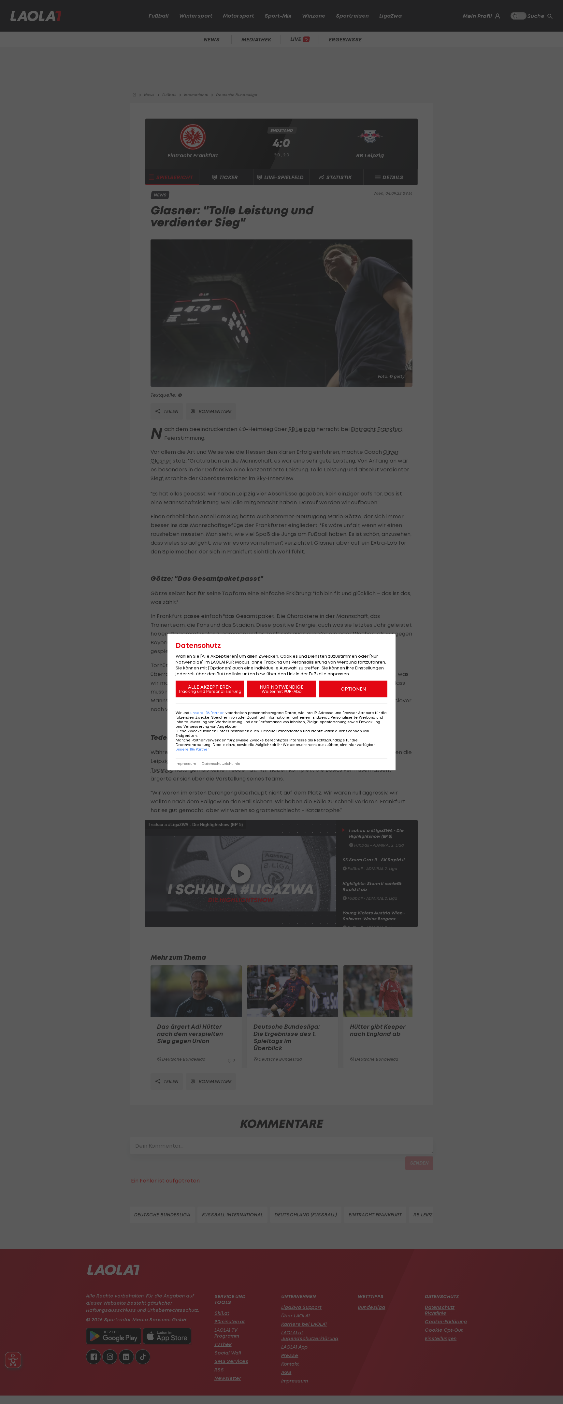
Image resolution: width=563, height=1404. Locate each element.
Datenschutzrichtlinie (221, 764)
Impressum (186, 764)
